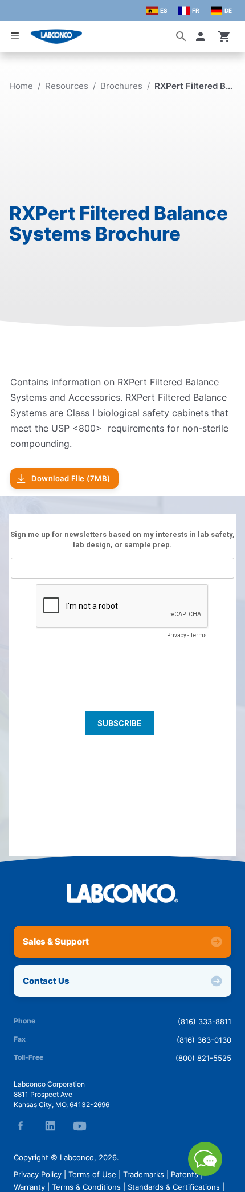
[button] (203, 36)
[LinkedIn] (50, 1126)
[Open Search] (181, 36)
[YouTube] (80, 1126)
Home (21, 85)
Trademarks (143, 1174)
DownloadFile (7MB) (71, 478)
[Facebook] (20, 1126)
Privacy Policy (38, 1174)
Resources (66, 85)
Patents (184, 1174)
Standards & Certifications (174, 1186)
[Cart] (224, 36)
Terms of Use (92, 1174)
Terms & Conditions (86, 1186)
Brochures (121, 85)
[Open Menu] (15, 36)
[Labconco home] (122, 893)
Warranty (29, 1186)
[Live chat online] (205, 1172)
